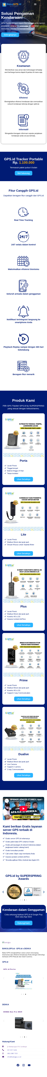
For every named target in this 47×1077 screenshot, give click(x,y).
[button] (35, 4)
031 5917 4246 (12, 1050)
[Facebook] (18, 1065)
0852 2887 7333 (12, 1053)
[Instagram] (23, 1065)
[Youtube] (29, 1065)
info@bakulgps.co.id (14, 1057)
